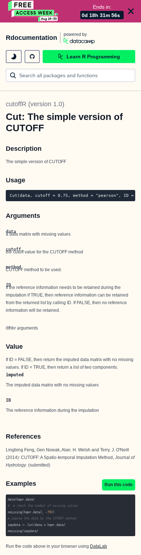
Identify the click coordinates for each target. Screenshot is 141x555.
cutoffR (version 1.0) (35, 104)
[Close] (131, 11)
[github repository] (32, 56)
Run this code (118, 484)
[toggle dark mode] (14, 56)
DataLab (98, 546)
